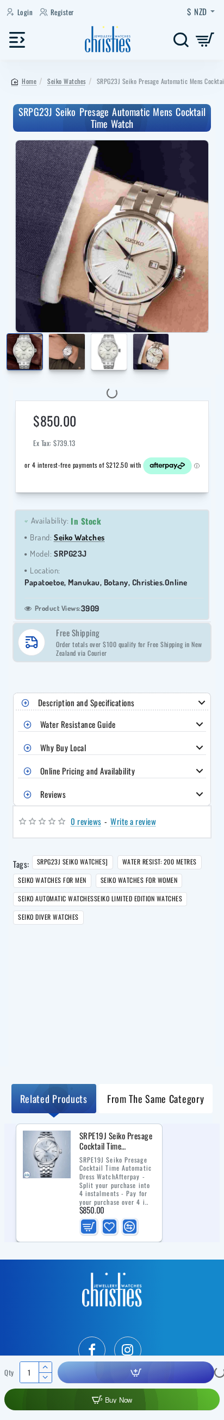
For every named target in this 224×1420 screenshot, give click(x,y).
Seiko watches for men (52, 880)
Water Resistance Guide (78, 724)
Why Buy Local (63, 747)
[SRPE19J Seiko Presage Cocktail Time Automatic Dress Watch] (46, 1154)
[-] (45, 1377)
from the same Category (155, 1099)
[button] (8, 353)
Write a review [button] (133, 821)
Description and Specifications (86, 702)
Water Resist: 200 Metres (159, 861)
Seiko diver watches (48, 916)
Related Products (54, 1099)
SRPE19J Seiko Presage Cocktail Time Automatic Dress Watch (116, 1141)
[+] (45, 1367)
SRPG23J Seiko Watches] (72, 861)
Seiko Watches (66, 81)
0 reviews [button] (86, 821)
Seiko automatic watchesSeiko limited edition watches (100, 898)
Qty (9, 1372)
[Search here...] (181, 39)
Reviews (53, 794)
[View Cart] (205, 39)
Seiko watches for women (139, 880)
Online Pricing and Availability (87, 771)
